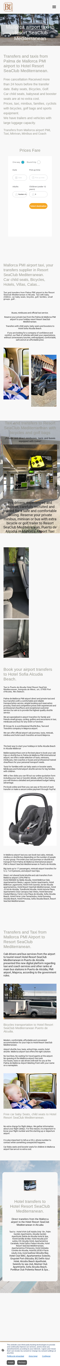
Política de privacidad (15, 1356)
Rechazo (22, 1362)
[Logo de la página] (8, 7)
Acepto (11, 1362)
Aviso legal (33, 1356)
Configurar (46, 1356)
